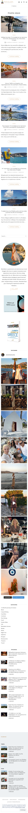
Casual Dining (4, 612)
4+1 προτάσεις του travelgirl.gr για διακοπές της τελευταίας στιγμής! (14, 169)
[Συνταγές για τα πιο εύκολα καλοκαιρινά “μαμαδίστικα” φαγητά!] (4, 780)
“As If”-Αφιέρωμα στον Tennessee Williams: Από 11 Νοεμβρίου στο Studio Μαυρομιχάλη (17, 679)
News (2, 630)
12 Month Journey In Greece (8, 608)
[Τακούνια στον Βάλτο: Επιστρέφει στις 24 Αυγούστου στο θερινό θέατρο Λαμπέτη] (4, 671)
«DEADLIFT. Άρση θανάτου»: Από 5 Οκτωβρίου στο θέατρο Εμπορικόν (17, 687)
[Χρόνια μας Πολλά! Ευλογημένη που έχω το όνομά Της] (14, 424)
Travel (14, 35)
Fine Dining (4, 618)
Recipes (3, 636)
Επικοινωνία (21, 799)
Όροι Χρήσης (13, 799)
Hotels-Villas (4, 622)
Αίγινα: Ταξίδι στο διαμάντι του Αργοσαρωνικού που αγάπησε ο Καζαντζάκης (14, 84)
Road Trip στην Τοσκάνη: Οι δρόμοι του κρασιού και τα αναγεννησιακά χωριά (16, 706)
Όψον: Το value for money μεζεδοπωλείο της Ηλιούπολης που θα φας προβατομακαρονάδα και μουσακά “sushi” (17, 787)
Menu (14, 6)
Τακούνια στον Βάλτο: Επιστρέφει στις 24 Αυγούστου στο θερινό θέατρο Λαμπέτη (17, 671)
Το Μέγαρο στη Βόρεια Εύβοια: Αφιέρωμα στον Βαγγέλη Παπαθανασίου (16, 662)
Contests (3, 616)
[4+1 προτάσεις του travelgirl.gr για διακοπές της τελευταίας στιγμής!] (14, 163)
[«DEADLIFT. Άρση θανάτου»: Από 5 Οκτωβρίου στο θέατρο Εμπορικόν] (4, 688)
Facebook (3, 736)
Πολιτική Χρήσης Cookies (20, 807)
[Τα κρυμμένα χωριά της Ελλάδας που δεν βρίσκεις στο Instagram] (4, 761)
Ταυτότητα (5, 799)
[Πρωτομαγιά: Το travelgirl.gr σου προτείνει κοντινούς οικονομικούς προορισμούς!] (14, 120)
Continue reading (14, 56)
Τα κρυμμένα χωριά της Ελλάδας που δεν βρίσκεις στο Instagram (17, 760)
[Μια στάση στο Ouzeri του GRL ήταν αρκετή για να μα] (14, 503)
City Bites (3, 614)
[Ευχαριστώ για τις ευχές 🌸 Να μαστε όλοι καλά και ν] (14, 397)
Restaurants (4, 639)
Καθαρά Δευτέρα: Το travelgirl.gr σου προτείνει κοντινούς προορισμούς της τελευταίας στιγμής (14, 38)
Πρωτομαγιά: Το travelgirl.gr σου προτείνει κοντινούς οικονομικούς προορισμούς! (14, 126)
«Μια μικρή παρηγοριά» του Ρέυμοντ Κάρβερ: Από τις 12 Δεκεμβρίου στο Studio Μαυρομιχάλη (16, 697)
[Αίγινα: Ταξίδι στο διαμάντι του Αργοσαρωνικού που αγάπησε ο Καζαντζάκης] (14, 77)
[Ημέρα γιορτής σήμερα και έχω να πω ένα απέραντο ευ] (14, 556)
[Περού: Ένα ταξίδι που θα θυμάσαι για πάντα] (4, 755)
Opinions (3, 634)
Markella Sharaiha (11, 42)
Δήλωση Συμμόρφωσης (13, 802)
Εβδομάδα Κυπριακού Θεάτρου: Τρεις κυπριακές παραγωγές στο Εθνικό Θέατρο (17, 654)
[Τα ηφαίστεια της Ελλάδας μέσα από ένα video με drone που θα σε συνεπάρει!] (14, 205)
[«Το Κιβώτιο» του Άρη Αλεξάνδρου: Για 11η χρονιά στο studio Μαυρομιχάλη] (4, 714)
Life (2, 624)
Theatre (3, 641)
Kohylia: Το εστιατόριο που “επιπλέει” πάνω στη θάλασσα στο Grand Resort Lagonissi (16, 773)
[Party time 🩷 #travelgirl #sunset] (14, 477)
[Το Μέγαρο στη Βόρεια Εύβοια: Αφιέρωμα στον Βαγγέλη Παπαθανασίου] (4, 662)
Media (2, 628)
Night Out (3, 632)
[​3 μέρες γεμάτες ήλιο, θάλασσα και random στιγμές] (14, 582)
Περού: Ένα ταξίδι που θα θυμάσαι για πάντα (15, 754)
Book (2, 610)
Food (2, 620)
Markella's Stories (6, 626)
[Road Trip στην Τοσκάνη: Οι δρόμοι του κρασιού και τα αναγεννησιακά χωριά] (4, 706)
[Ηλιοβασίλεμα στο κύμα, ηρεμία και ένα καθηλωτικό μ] (14, 371)
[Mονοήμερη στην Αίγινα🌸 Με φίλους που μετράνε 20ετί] (14, 450)
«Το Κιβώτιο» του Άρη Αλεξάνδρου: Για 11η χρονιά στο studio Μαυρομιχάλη (17, 714)
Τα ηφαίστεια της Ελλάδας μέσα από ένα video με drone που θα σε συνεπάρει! (14, 211)
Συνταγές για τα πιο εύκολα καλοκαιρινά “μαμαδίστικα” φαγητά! (16, 780)
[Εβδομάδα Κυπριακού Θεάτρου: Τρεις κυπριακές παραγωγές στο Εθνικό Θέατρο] (4, 654)
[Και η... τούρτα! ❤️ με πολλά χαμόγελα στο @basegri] (14, 529)
